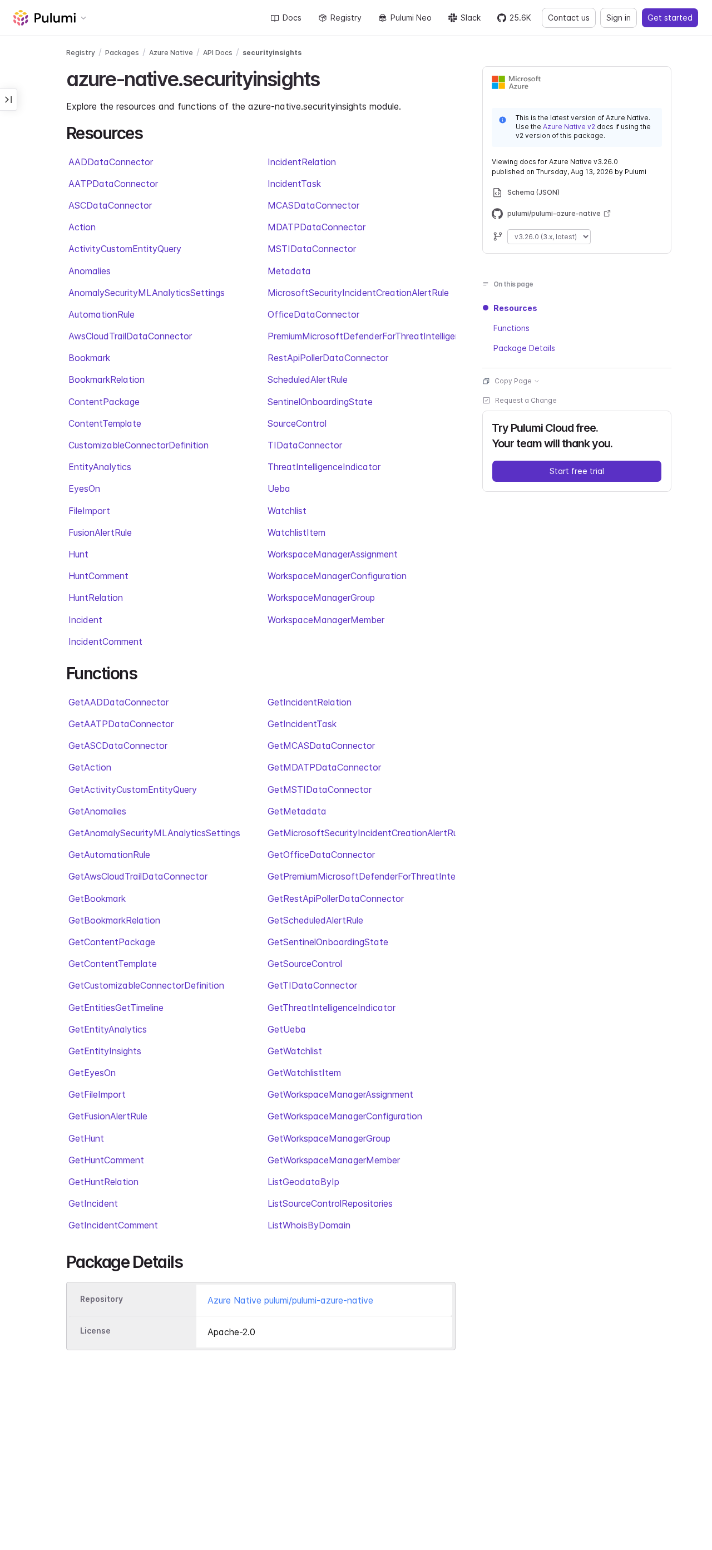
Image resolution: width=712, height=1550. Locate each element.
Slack (471, 17)
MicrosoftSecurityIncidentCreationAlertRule (358, 292)
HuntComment (98, 575)
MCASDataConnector (313, 205)
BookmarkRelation (106, 379)
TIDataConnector (305, 445)
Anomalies (89, 271)
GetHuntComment (106, 1160)
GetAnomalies (97, 811)
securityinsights (272, 52)
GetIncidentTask (302, 723)
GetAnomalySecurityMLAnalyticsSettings (154, 832)
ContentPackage (104, 401)
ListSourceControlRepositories (330, 1203)
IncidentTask (294, 183)
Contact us (569, 17)
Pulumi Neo (411, 17)
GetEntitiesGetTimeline (116, 1007)
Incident (85, 619)
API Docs (218, 52)
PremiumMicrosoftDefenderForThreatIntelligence (362, 336)
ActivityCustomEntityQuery (124, 248)
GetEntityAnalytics (107, 1029)
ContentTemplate (104, 423)
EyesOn (84, 488)
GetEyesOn (92, 1072)
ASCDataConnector (110, 205)
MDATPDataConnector (316, 227)
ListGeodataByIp (303, 1181)
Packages (122, 52)
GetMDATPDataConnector (324, 767)
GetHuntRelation (103, 1181)
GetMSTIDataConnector (320, 789)
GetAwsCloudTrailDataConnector (137, 876)
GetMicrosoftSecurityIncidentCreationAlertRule (362, 832)
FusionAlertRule (100, 532)
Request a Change (526, 400)
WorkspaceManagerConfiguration (337, 575)
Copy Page (513, 381)
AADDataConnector (110, 161)
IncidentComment (105, 641)
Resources (515, 308)
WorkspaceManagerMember (326, 619)
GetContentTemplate (112, 963)
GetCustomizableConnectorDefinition (146, 985)
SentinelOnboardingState (320, 401)
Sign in (618, 17)
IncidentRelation (302, 161)
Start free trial (577, 471)
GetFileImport (97, 1094)
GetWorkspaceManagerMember (334, 1160)
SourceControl (297, 423)
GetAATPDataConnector (121, 723)
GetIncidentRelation (310, 702)
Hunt (78, 554)
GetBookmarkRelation (114, 920)
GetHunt (86, 1138)
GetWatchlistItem (304, 1072)
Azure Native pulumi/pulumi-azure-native (290, 1300)
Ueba (279, 488)
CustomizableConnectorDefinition (138, 445)
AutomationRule (101, 314)
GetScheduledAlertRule (315, 920)
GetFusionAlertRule (107, 1116)
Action (82, 227)
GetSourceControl (305, 963)
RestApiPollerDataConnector (328, 357)
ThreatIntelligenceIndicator (324, 466)
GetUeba (287, 1029)
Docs (292, 17)
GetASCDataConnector (117, 745)
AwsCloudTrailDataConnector (130, 336)
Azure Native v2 (569, 126)
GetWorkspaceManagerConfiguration (345, 1116)
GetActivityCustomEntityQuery (132, 789)
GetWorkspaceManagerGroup (329, 1138)
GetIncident (93, 1203)
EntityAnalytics (99, 466)
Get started (670, 17)
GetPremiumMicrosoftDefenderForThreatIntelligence (362, 876)
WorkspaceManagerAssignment (333, 554)
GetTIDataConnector (312, 985)
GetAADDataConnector (118, 702)
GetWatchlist (295, 1051)
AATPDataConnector (113, 183)
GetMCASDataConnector (321, 745)
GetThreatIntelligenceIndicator (331, 1007)
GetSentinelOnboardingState (328, 941)
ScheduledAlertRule (308, 379)
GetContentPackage (111, 941)
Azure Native (171, 52)
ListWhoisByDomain (309, 1225)
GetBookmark (97, 898)
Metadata (289, 271)
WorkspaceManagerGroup (321, 597)
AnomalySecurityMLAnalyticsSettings (146, 292)
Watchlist (287, 510)
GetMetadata (297, 811)
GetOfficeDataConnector (321, 854)
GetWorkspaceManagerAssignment (340, 1094)
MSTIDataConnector (312, 248)
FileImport (89, 510)
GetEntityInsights (104, 1051)
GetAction (89, 767)
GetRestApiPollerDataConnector (336, 898)
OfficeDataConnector (313, 314)
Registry (346, 17)
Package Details (524, 348)
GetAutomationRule (109, 854)
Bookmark (89, 357)
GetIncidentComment (113, 1225)
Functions (511, 328)
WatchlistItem (296, 532)
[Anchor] (329, 77)
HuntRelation (95, 597)
